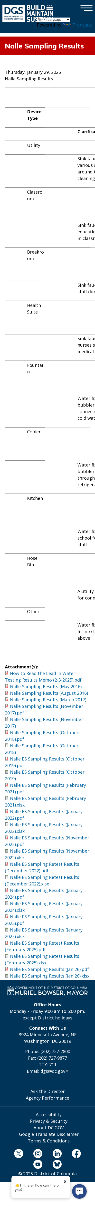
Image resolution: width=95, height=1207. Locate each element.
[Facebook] (76, 1154)
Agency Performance (47, 1098)
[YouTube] (38, 1165)
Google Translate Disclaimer (49, 1134)
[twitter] (19, 1154)
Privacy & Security (48, 1121)
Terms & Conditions (49, 1141)
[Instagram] (38, 1154)
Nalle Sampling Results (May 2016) (46, 686)
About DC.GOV (49, 1128)
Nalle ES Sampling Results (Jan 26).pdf (49, 969)
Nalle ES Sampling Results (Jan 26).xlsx (49, 976)
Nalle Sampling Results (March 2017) (48, 700)
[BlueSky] (57, 1165)
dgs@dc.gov (52, 1071)
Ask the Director (47, 1091)
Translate (82, 25)
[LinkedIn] (57, 1154)
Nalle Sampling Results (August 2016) (49, 693)
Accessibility (49, 1114)
